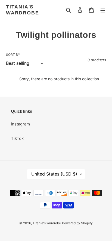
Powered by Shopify (77, 223)
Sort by (13, 55)
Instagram (20, 124)
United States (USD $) (54, 174)
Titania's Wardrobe (22, 10)
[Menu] (102, 10)
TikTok (17, 138)
